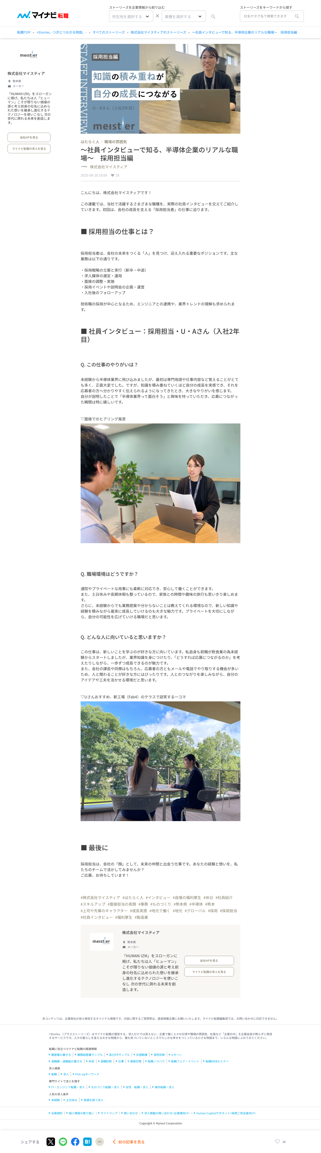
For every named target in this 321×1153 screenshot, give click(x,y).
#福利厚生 (123, 917)
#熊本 (210, 904)
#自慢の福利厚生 (187, 897)
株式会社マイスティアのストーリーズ (158, 32)
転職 (54, 1074)
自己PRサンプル (119, 1055)
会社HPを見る (29, 137)
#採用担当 (228, 910)
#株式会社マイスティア (100, 897)
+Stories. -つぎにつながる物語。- (61, 32)
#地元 (177, 910)
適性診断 (159, 1055)
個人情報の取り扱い (81, 1113)
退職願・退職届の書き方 (66, 1061)
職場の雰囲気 (115, 141)
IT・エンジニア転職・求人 (68, 1087)
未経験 (55, 1100)
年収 (91, 1061)
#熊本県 (180, 904)
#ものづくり (160, 904)
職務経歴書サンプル (90, 1055)
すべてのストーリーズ (109, 32)
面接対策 (135, 1061)
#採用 (213, 910)
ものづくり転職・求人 (105, 1087)
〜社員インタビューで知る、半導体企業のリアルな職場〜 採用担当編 (244, 32)
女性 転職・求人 (137, 1087)
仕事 (121, 1061)
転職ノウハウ (156, 1061)
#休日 (208, 897)
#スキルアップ (93, 904)
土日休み (71, 1100)
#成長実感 (138, 910)
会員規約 (57, 1113)
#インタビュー (158, 897)
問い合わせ (131, 1113)
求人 (66, 1074)
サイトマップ (109, 1113)
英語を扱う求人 (93, 1100)
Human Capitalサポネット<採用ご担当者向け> (226, 1113)
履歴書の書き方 (61, 1055)
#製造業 (141, 917)
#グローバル (195, 910)
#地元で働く (159, 910)
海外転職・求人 (164, 1087)
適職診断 (106, 1061)
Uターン (176, 1055)
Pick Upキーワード (87, 1074)
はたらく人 (90, 141)
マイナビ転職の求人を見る (29, 148)
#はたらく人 (132, 897)
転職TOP (24, 32)
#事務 (143, 904)
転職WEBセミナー (217, 1061)
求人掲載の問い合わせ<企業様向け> (167, 1113)
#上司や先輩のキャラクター (104, 910)
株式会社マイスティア (26, 73)
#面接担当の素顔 (122, 904)
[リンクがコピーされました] (99, 1142)
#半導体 (196, 904)
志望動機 (141, 1055)
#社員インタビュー (97, 917)
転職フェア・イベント (185, 1061)
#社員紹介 (224, 897)
